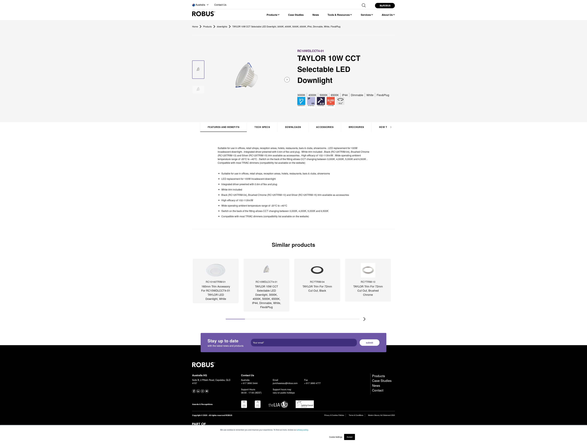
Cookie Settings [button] (335, 437)
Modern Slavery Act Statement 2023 (381, 415)
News (376, 385)
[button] (200, 4)
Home (195, 26)
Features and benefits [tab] (223, 127)
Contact (377, 390)
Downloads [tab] (293, 127)
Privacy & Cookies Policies (334, 415)
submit (369, 342)
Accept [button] (349, 437)
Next (362, 317)
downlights (222, 26)
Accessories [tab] (325, 127)
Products (378, 375)
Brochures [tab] (356, 127)
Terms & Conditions (356, 415)
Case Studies (382, 380)
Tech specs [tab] (262, 127)
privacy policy (302, 429)
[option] (273, 14)
